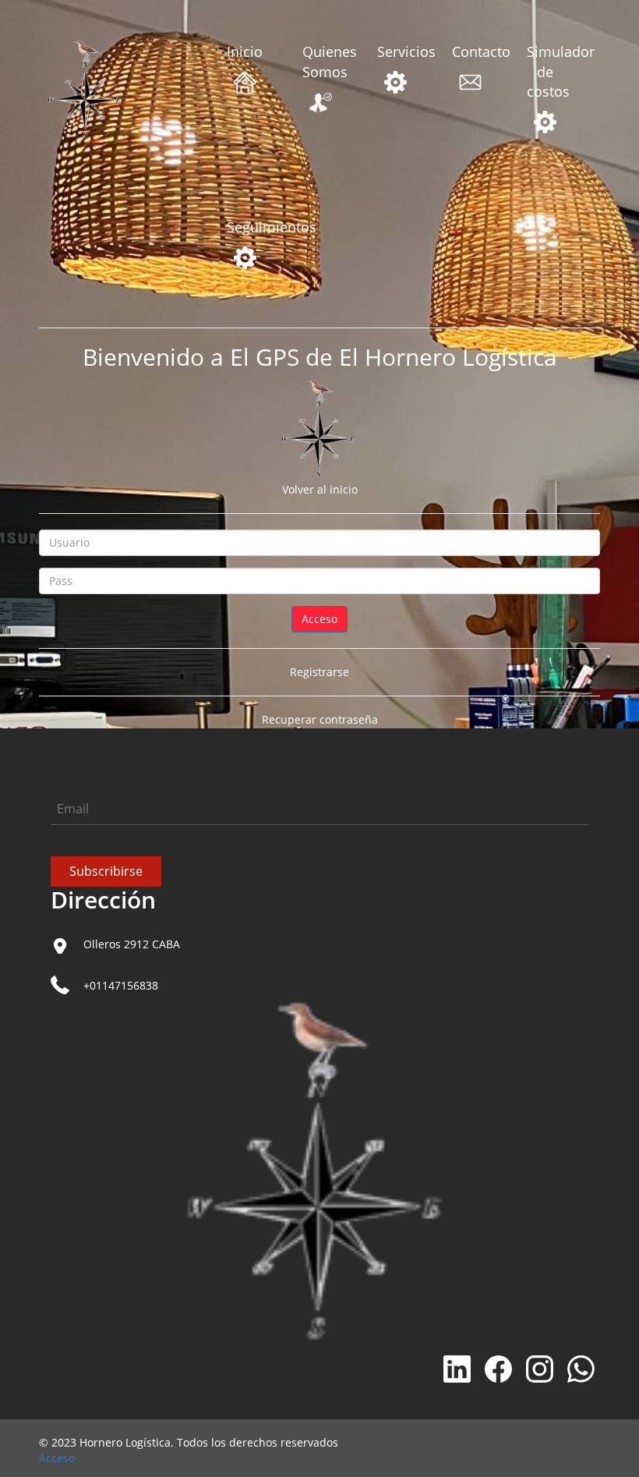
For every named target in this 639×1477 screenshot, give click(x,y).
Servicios (395, 51)
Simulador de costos (545, 71)
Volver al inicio (320, 489)
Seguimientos (245, 227)
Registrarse (319, 671)
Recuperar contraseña (320, 719)
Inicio (245, 51)
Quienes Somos (320, 61)
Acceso (57, 1457)
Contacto (470, 51)
